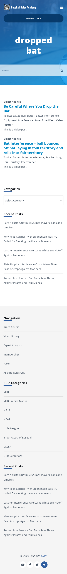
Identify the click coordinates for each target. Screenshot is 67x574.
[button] (61, 7)
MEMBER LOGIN (33, 18)
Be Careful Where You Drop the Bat (31, 108)
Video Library (11, 336)
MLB (6, 392)
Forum (7, 363)
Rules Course (11, 327)
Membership (11, 354)
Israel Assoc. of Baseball (18, 437)
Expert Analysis (13, 345)
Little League (11, 428)
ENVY (44, 556)
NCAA (7, 419)
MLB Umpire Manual (16, 401)
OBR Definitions (13, 456)
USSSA (7, 446)
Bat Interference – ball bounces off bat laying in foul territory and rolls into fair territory (33, 148)
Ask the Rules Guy (14, 372)
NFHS (7, 410)
